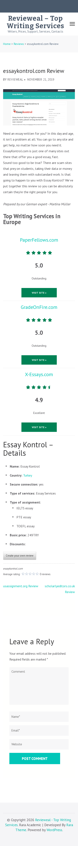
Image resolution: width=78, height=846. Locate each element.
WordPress (54, 830)
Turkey (27, 475)
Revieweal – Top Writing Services (35, 22)
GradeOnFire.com (39, 307)
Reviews (19, 44)
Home (7, 44)
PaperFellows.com (39, 240)
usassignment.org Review (20, 586)
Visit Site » (39, 292)
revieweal (15, 79)
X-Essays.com (39, 374)
